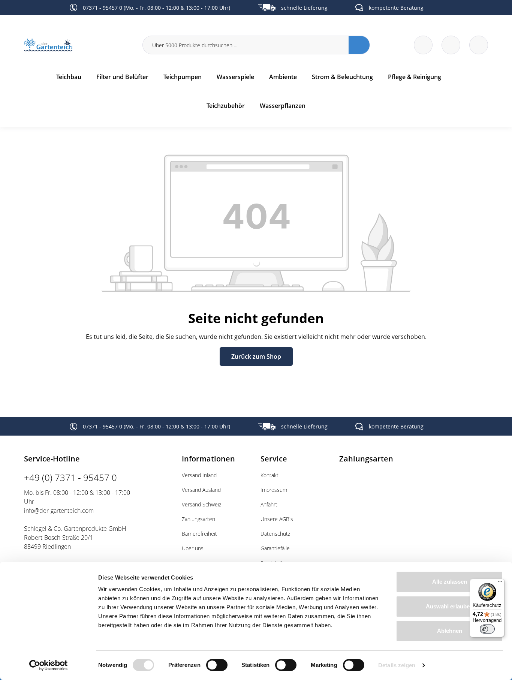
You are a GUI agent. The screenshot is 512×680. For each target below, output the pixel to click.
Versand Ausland (201, 489)
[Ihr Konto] (478, 45)
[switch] (217, 665)
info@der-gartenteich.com (59, 510)
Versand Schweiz (201, 504)
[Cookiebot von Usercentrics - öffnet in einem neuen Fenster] (48, 665)
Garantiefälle (275, 548)
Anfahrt (268, 504)
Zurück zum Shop (256, 356)
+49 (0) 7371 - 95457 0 (70, 477)
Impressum (273, 489)
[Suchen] (359, 45)
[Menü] (500, 583)
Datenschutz (275, 533)
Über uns (193, 548)
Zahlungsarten (198, 519)
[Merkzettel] (423, 45)
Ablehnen (449, 631)
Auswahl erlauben (449, 606)
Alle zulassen (449, 581)
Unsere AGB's (276, 519)
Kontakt (269, 475)
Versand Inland (199, 475)
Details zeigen (396, 665)
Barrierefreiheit (199, 533)
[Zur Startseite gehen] (78, 45)
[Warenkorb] (451, 45)
